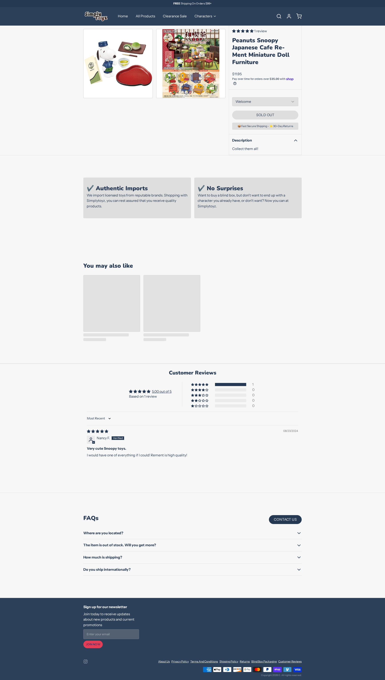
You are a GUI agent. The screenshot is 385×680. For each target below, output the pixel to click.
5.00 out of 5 (162, 391)
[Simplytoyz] (96, 16)
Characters (203, 16)
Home (123, 16)
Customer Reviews (290, 661)
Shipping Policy (228, 661)
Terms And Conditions (204, 661)
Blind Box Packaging (264, 661)
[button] (243, 31)
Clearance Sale (175, 16)
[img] (97, 431)
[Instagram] (85, 661)
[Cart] (297, 16)
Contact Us (285, 519)
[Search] (277, 16)
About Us (164, 661)
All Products (145, 16)
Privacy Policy (180, 661)
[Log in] (287, 16)
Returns (245, 661)
